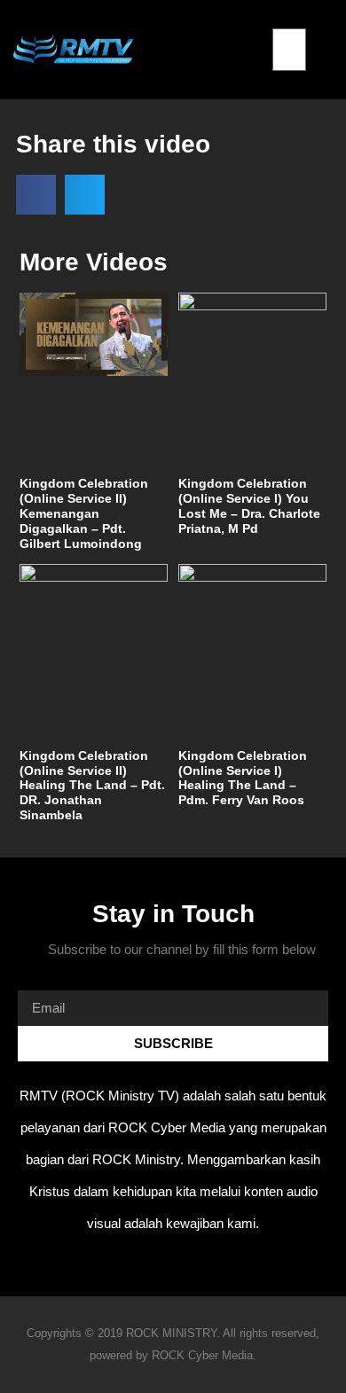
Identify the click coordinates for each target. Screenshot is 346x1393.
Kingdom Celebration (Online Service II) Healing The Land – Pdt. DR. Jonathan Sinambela (92, 785)
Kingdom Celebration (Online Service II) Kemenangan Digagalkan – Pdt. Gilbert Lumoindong (84, 513)
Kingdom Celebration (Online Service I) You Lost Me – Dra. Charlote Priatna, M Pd (249, 505)
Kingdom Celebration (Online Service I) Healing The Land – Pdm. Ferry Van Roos (242, 777)
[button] (288, 17)
